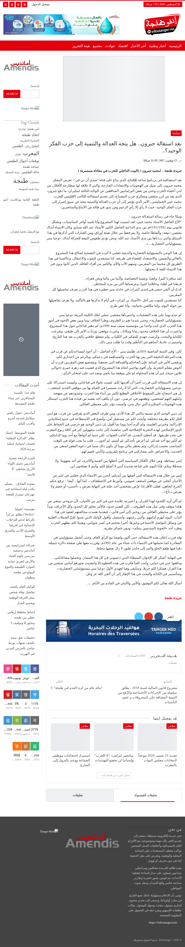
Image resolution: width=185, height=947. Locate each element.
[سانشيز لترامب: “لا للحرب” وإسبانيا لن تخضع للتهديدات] (113, 737)
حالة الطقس (30, 172)
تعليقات (78, 795)
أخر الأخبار (138, 46)
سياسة (176, 133)
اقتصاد (123, 46)
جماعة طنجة (31, 166)
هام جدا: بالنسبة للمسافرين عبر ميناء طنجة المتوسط (21, 398)
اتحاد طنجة (30, 135)
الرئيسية (175, 46)
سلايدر (171, 726)
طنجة (20, 180)
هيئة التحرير (81, 46)
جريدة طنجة (173, 598)
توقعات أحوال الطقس (23, 161)
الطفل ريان (32, 146)
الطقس (17, 146)
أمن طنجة (33, 129)
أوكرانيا (21, 129)
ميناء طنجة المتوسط (29, 189)
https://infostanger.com (162, 922)
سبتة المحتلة (12, 172)
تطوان (18, 154)
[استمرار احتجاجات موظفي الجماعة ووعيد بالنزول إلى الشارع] (70, 737)
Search (34, 86)
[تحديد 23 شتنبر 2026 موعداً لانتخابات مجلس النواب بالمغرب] (157, 737)
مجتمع (97, 46)
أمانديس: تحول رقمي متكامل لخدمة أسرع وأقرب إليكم (21, 418)
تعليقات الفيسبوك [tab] (145, 795)
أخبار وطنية (157, 46)
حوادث (110, 46)
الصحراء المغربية (29, 140)
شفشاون (34, 182)
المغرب (31, 153)
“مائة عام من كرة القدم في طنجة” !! (77, 688)
